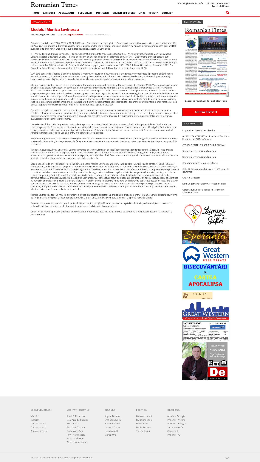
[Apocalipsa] (205, 276)
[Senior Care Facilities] (205, 310)
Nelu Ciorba (73, 423)
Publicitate (85, 12)
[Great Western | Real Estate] (205, 253)
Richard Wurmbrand (77, 442)
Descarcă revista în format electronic (206, 100)
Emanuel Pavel (112, 423)
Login (226, 457)
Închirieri (35, 419)
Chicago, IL (172, 430)
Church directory (124, 12)
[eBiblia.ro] (197, 295)
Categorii (49, 12)
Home (35, 12)
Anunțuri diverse (39, 430)
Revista (153, 12)
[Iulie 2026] (205, 60)
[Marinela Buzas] (205, 215)
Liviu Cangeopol (144, 419)
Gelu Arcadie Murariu (77, 419)
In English (102, 12)
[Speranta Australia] (205, 236)
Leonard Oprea (112, 427)
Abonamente (66, 12)
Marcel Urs (110, 434)
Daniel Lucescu (143, 427)
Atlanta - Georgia (176, 416)
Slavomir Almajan (75, 438)
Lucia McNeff (111, 430)
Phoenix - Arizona (176, 419)
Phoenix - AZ (173, 434)
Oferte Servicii (38, 427)
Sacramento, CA (175, 427)
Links (142, 12)
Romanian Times (54, 4)
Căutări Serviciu (38, 423)
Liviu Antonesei (144, 416)
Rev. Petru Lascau (76, 434)
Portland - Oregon (176, 423)
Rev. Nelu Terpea (76, 427)
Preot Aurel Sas (75, 430)
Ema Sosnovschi (113, 419)
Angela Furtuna (75, 34)
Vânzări (34, 416)
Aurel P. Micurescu (76, 416)
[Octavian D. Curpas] (205, 360)
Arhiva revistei (206, 112)
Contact (167, 12)
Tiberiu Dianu (143, 430)
